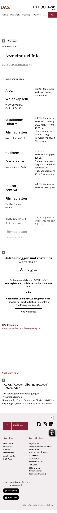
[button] (5, 7)
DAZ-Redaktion (10, 325)
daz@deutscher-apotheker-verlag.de (21, 328)
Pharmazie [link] (12, 41)
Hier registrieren (13, 283)
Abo (52, 15)
